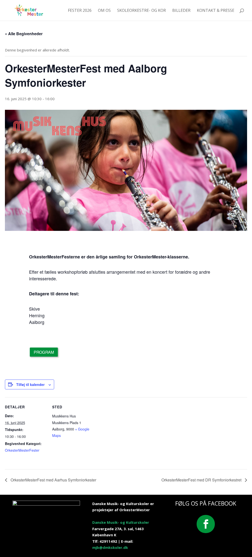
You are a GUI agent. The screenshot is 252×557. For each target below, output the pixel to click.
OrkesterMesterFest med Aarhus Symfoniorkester (53, 480)
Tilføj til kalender (30, 384)
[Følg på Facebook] (206, 524)
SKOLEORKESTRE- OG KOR (141, 11)
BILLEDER (181, 11)
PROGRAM (44, 352)
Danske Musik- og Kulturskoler (120, 522)
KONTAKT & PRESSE (215, 11)
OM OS (104, 11)
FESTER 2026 (80, 11)
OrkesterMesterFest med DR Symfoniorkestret (201, 480)
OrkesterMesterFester (22, 450)
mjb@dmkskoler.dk (110, 547)
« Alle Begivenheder (24, 33)
